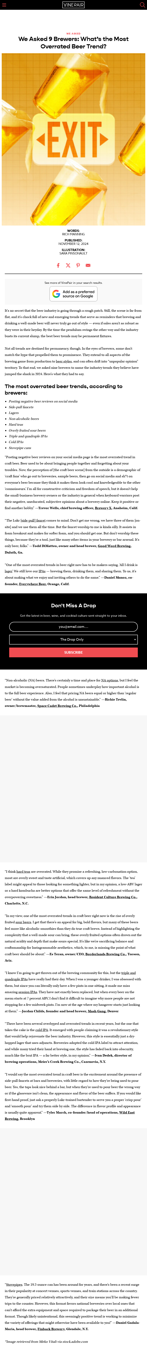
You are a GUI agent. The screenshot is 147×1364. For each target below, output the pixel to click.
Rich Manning (73, 234)
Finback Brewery (51, 1329)
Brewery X (103, 508)
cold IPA (41, 1030)
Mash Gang (97, 1011)
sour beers (23, 922)
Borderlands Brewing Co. (105, 954)
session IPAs (27, 992)
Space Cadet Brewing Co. (57, 706)
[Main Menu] (4, 5)
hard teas (23, 871)
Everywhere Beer (32, 584)
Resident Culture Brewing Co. (112, 897)
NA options (109, 680)
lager (8, 571)
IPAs (42, 571)
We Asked (73, 33)
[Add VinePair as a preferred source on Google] (73, 293)
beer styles (64, 361)
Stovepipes (14, 1284)
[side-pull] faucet (33, 520)
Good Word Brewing (114, 546)
